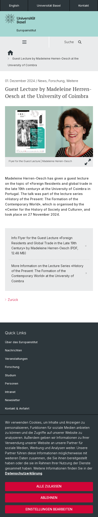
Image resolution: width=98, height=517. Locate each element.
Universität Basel (49, 5)
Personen (11, 383)
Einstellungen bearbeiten (49, 509)
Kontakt (83, 5)
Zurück (12, 300)
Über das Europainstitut (21, 342)
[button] (24, 42)
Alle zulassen (49, 486)
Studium (10, 375)
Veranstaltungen (16, 358)
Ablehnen (49, 498)
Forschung (12, 367)
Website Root (10, 52)
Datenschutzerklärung (23, 473)
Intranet (10, 392)
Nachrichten (13, 350)
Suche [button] (69, 42)
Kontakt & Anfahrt (17, 408)
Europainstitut (26, 30)
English (14, 5)
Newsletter (12, 400)
